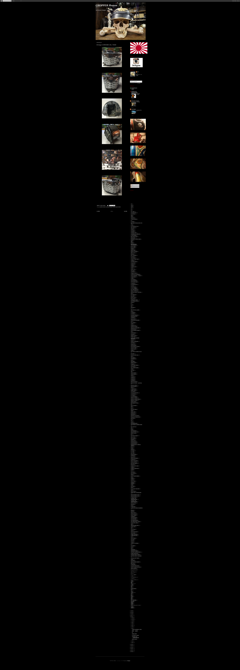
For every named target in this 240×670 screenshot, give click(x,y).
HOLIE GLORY (133, 349)
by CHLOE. (133, 256)
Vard (131, 548)
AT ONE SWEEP (133, 235)
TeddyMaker (133, 516)
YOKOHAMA (133, 564)
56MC (132, 216)
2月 (132, 642)
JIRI (131, 371)
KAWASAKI (133, 379)
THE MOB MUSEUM (134, 520)
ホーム (112, 211)
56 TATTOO (133, 214)
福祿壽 (132, 603)
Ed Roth (132, 302)
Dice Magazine (133, 294)
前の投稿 (125, 211)
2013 (132, 647)
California (132, 260)
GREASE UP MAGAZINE (135, 327)
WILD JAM (132, 563)
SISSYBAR (133, 486)
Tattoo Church (133, 512)
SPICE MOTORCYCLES (135, 494)
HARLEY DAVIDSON (134, 341)
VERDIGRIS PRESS (134, 550)
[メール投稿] (108, 205)
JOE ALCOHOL (133, 372)
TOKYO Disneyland (134, 531)
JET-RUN (132, 370)
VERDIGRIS (133, 549)
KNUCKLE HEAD (134, 385)
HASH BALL (133, 342)
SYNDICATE (133, 506)
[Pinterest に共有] (114, 205)
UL (131, 544)
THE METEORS (133, 519)
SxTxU (132, 505)
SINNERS (132, 483)
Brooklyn (132, 254)
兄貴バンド (133, 583)
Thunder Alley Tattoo (134, 522)
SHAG (132, 477)
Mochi (132, 408)
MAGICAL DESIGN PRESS (135, 399)
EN (131, 306)
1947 (132, 207)
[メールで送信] (109, 205)
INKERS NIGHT (133, 362)
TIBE (132, 524)
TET (138, 71)
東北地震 (132, 601)
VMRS (132, 559)
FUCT (132, 321)
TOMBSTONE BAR (134, 535)
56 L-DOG (132, 211)
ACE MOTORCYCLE (134, 226)
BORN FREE (133, 250)
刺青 (131, 586)
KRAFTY (132, 387)
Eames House (133, 297)
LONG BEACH (133, 394)
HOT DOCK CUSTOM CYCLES (136, 351)
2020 (132, 610)
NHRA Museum (133, 430)
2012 (132, 648)
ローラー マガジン (134, 579)
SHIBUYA (132, 478)
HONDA (132, 350)
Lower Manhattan (134, 396)
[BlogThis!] (111, 205)
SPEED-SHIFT (134, 633)
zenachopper (133, 109)
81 (131, 220)
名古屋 (132, 606)
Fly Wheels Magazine (134, 315)
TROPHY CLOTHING (134, 543)
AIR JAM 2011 (133, 227)
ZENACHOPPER (134, 568)
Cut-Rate (132, 285)
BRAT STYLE (133, 252)
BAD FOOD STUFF (134, 236)
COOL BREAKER (134, 280)
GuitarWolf (132, 334)
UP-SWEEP (133, 545)
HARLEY (132, 340)
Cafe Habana (133, 257)
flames (132, 311)
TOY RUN (132, 539)
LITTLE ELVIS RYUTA (134, 392)
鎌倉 (131, 582)
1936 (132, 205)
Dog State (132, 296)
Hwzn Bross (133, 357)
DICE (132, 293)
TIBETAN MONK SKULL (135, 525)
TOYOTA (132, 540)
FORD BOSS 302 (134, 316)
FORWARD (133, 317)
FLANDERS (133, 312)
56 (131, 210)
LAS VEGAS (133, 391)
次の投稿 (98, 211)
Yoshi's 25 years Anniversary (136, 567)
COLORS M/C (133, 279)
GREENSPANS (133, 329)
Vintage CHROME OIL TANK (137, 629)
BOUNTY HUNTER (134, 251)
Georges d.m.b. (133, 325)
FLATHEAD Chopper (135, 635)
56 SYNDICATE (133, 212)
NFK (131, 428)
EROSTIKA (133, 307)
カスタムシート (133, 570)
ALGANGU (133, 231)
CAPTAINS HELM (134, 261)
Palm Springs (133, 438)
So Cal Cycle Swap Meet (135, 488)
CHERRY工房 (133, 266)
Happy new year (133, 335)
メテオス (132, 578)
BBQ (131, 241)
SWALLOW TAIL (133, 502)
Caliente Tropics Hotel (134, 259)
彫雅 (131, 598)
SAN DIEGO (133, 472)
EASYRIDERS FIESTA (134, 301)
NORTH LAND (133, 433)
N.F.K (132, 419)
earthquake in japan (134, 299)
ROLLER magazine (134, 463)
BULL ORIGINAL (134, 255)
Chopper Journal (134, 273)
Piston (132, 448)
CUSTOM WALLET (134, 284)
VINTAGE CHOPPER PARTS (136, 552)
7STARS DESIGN (134, 219)
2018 (132, 613)
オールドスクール (134, 569)
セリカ (132, 573)
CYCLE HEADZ (133, 287)
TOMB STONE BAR (134, 534)
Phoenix (132, 446)
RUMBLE (132, 467)
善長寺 (132, 596)
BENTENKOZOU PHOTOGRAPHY (134, 245)
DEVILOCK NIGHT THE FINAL (136, 292)
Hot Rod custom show (134, 355)
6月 (132, 625)
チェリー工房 (133, 574)
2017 (132, 615)
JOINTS (132, 375)
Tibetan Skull (133, 526)
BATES (132, 240)
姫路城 (132, 602)
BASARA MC (133, 237)
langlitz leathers (133, 390)
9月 (132, 622)
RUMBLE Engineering (134, 468)
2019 (132, 612)
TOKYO (132, 530)
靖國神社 (132, 607)
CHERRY (132, 265)
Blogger (129, 660)
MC (131, 404)
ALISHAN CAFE (133, 232)
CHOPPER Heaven (106, 5)
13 (131, 203)
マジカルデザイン (134, 577)
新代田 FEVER (133, 588)
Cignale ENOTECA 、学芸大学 (136, 275)
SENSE (132, 474)
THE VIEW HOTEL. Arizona (135, 521)
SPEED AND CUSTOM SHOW (136, 492)
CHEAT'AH (133, 264)
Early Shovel (133, 298)
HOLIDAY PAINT (133, 347)
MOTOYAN (133, 418)
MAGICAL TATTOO (134, 400)
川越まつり (133, 592)
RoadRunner (133, 459)
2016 (132, 616)
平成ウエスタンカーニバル (135, 605)
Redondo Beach (133, 454)
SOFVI (132, 490)
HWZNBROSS (133, 358)
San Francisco (133, 473)
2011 (132, 650)
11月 (133, 619)
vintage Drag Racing (134, 553)
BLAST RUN (133, 247)
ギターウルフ (133, 572)
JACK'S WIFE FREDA (134, 365)
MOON (132, 410)
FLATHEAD (133, 313)
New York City (133, 426)
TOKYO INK (133, 533)
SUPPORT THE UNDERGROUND (134, 499)
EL (131, 303)
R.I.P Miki (132, 451)
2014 (132, 645)
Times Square (133, 529)
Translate (138, 83)
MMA (132, 406)
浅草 (131, 593)
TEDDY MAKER (133, 515)
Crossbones (133, 283)
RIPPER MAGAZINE (134, 458)
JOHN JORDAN (133, 374)
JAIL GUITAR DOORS (134, 367)
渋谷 (131, 587)
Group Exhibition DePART (135, 330)
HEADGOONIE (133, 345)
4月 (132, 628)
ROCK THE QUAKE (134, 460)
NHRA (132, 429)
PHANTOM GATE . (134, 443)
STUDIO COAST (133, 497)
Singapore (132, 482)
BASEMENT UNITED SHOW (136, 239)
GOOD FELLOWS (134, 326)
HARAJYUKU (133, 336)
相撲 (131, 597)
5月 (132, 626)
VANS (132, 547)
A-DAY (132, 225)
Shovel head (133, 481)
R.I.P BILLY (133, 450)
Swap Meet (133, 504)
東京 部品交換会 (133, 600)
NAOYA (132, 422)
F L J (132, 308)
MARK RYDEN (133, 401)
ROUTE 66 (133, 464)
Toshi (132, 536)
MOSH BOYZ (133, 414)
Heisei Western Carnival (135, 346)
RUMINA (132, 469)
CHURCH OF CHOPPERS (135, 274)
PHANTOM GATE (134, 442)
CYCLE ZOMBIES (134, 288)
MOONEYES (133, 413)
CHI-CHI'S (132, 270)
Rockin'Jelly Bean (134, 462)
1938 (132, 206)
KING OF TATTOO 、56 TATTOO (136, 383)
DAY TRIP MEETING (134, 289)
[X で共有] (112, 205)
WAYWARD (133, 560)
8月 (132, 623)
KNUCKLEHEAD (134, 386)
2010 (132, 651)
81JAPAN (132, 221)
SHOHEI (132, 479)
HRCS (132, 356)
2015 (132, 644)
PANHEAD (133, 439)
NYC (132, 434)
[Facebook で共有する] (113, 205)
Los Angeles (133, 395)
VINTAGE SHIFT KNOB (135, 558)
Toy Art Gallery (133, 538)
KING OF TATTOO (134, 381)
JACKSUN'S (133, 366)
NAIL (132, 420)
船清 (131, 595)
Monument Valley (134, 409)
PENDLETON (133, 440)
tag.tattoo (132, 510)
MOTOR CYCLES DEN (135, 415)
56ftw (132, 215)
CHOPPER (133, 271)
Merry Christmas (133, 405)
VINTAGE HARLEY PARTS (135, 554)
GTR (131, 331)
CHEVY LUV (133, 269)
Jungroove (133, 376)
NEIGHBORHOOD (134, 423)
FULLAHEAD (133, 322)
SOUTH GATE (133, 491)
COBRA (132, 278)
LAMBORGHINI (133, 389)
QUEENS (132, 449)
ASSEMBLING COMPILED (135, 234)
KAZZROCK (133, 380)
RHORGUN (133, 455)
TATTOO (132, 511)
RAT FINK (132, 453)
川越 (131, 591)
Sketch (132, 487)
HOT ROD (132, 353)
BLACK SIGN (133, 246)
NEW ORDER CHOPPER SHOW (136, 424)
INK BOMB (133, 361)
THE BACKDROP (134, 517)
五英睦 (132, 584)
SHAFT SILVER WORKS (135, 476)
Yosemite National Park (135, 565)
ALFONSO (132, 230)
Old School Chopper (134, 435)
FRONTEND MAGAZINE (135, 320)
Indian (132, 360)
